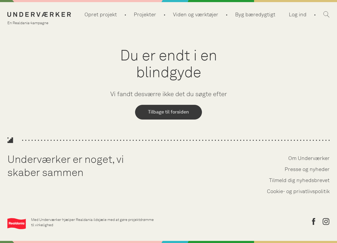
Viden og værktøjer (195, 14)
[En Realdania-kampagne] (39, 14)
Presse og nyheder (307, 169)
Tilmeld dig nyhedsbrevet (299, 180)
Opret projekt (101, 14)
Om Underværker (309, 158)
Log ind (297, 14)
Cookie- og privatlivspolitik (298, 191)
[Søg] (326, 14)
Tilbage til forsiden (168, 112)
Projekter (145, 14)
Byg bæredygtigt (255, 14)
